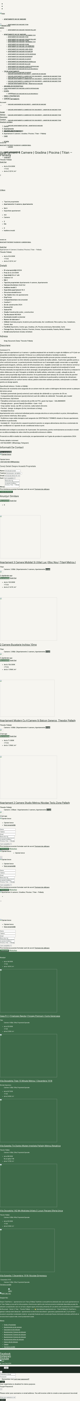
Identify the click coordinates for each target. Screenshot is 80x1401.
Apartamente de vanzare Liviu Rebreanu (21, 46)
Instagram (5, 1356)
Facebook (5, 1353)
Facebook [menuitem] (17, 145)
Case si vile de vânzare (11, 1342)
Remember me (8, 1379)
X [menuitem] (20, 145)
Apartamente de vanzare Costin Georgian (22, 54)
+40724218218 (6, 462)
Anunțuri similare (6, 122)
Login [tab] (6, 1367)
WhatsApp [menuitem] (3, 145)
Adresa (2, 115)
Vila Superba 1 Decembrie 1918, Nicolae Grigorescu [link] (23, 1275)
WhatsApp (15, 462)
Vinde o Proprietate (12, 96)
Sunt (1, 478)
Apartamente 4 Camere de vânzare (15, 1337)
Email (2, 476)
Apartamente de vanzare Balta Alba (20, 61)
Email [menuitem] (29, 145)
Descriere (3, 117)
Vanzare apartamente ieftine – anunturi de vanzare (25, 125)
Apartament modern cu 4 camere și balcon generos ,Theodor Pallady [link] (38, 720)
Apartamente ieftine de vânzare (14, 1339)
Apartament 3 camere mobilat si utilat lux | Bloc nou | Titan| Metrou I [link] (38, 562)
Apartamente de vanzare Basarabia (20, 56)
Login (2, 1381)
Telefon (3, 473)
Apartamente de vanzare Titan (18, 24)
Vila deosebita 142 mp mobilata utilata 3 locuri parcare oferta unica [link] (31, 1210)
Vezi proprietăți (6, 452)
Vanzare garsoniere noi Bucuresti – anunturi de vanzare (27, 104)
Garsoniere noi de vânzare (12, 1329)
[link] (20, 558)
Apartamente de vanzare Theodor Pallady (22, 30)
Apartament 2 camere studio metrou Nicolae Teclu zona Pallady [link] (35, 802)
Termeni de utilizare (41, 489)
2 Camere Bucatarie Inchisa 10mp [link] (18, 644)
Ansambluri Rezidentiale (13, 86)
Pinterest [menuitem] (10, 145)
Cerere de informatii (6, 492)
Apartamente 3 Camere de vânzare (15, 1334)
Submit (3, 1400)
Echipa (6, 141)
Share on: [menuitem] (3, 143)
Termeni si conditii (5, 1284)
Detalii (2, 112)
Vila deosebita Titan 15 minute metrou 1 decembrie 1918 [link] (26, 1081)
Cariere (10, 147)
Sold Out (3, 162)
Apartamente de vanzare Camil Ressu (20, 49)
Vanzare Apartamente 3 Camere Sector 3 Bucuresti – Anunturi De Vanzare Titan (34, 115)
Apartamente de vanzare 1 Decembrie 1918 (21, 42)
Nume (2, 471)
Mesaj (2, 487)
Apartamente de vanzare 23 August (19, 72)
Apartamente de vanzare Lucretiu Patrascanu (23, 88)
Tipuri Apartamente (11, 99)
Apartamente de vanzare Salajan (19, 64)
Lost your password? (21, 1379)
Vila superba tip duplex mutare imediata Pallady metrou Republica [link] (30, 1146)
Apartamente (9, 129)
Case (6, 136)
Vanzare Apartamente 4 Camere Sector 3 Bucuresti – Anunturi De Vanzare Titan (34, 120)
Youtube (4, 1358)
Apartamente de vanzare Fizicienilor (20, 51)
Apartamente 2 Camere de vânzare (15, 1332)
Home (6, 126)
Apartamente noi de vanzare (15, 19)
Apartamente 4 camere (12, 131)
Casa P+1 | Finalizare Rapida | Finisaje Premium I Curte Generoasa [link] (30, 1016)
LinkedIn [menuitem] (24, 145)
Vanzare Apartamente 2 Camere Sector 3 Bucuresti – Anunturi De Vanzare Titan (34, 109)
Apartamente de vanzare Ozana (18, 44)
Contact (7, 157)
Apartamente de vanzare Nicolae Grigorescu (23, 93)
